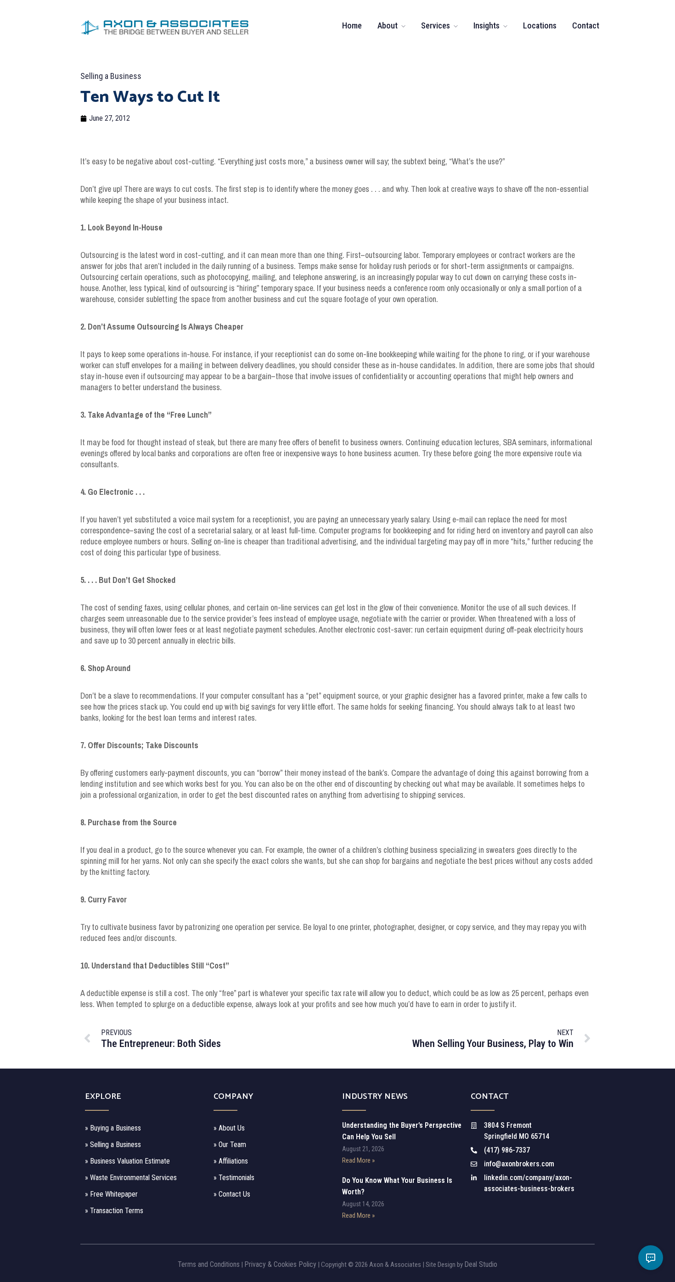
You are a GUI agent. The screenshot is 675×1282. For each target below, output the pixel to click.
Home (352, 25)
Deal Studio (480, 1264)
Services (435, 25)
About (387, 25)
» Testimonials (234, 1177)
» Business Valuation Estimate (127, 1161)
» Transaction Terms (114, 1210)
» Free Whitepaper (111, 1194)
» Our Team (230, 1144)
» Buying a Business (113, 1128)
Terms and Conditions (209, 1264)
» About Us (229, 1128)
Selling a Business (110, 76)
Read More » (358, 1160)
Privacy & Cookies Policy (280, 1264)
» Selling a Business (113, 1144)
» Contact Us (232, 1194)
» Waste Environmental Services (131, 1177)
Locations (540, 25)
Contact (585, 25)
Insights (486, 25)
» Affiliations (231, 1161)
